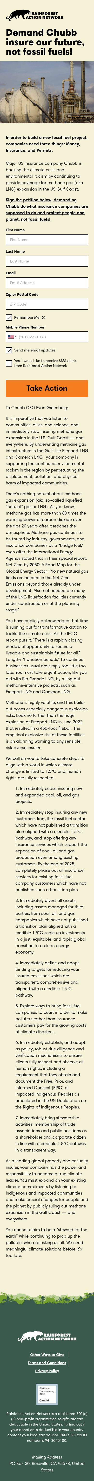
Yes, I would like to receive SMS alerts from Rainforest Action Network (45, 363)
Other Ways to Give (47, 1355)
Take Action (47, 389)
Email (11, 273)
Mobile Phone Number (25, 327)
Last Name (15, 252)
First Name (15, 230)
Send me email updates (34, 350)
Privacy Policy (47, 1371)
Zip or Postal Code (22, 295)
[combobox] (12, 336)
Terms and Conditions (47, 1363)
